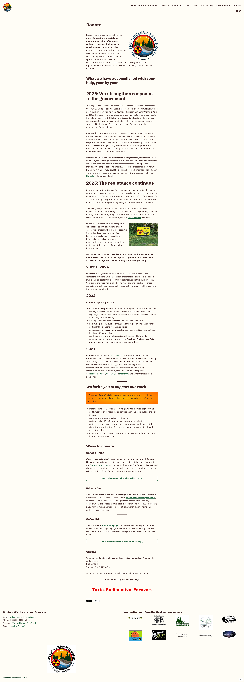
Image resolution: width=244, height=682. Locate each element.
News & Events (223, 5)
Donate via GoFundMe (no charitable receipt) (122, 541)
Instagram (124, 373)
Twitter (102, 373)
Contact (237, 5)
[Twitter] (239, 11)
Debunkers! (177, 5)
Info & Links (192, 5)
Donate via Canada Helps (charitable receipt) (122, 478)
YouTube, (110, 373)
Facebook (93, 373)
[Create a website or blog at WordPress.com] (26, 678)
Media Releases (134, 217)
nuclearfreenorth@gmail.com (140, 497)
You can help (207, 5)
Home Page (91, 176)
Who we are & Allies (147, 5)
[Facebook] (237, 11)
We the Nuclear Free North (24, 623)
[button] (135, 617)
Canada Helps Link (99, 465)
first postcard (117, 355)
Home (133, 5)
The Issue (164, 5)
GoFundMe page (110, 525)
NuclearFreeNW (18, 626)
